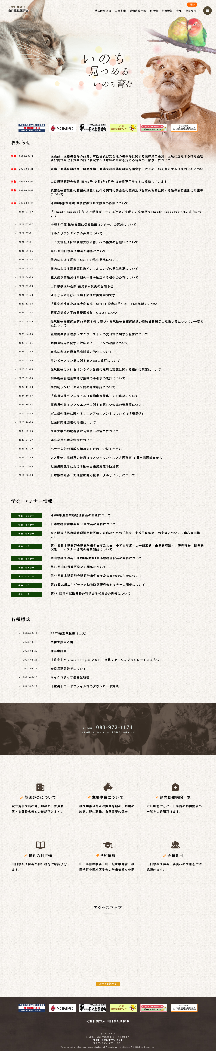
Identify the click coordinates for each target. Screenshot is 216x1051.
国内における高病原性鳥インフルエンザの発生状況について (95, 268)
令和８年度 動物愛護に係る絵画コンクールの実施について (93, 224)
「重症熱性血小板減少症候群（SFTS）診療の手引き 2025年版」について (106, 303)
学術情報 (108, 855)
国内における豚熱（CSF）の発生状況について (85, 259)
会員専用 (175, 855)
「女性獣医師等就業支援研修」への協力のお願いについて (95, 242)
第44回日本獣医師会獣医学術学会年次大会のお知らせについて (96, 575)
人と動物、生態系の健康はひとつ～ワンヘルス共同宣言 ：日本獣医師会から (107, 457)
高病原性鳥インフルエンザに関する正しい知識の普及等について (98, 404)
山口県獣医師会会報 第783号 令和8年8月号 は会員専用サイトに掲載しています (109, 181)
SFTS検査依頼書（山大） (69, 633)
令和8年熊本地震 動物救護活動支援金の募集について (90, 203)
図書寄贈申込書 (62, 642)
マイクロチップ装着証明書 (70, 677)
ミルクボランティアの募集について (77, 233)
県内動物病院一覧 (175, 797)
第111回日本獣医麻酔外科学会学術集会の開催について (91, 593)
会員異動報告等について (68, 668)
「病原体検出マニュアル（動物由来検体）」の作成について (95, 395)
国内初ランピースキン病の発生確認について (83, 387)
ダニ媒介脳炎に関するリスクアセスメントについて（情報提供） (98, 413)
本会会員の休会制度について (72, 440)
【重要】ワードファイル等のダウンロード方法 (85, 686)
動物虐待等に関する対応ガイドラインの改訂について (90, 343)
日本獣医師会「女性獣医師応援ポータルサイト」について (93, 475)
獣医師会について (40, 797)
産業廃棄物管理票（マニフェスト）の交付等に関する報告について (99, 334)
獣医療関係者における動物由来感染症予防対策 (85, 466)
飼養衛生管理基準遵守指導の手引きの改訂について (88, 378)
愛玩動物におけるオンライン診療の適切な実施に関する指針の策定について (106, 369)
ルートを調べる (108, 984)
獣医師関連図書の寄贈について (73, 422)
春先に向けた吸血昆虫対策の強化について (82, 351)
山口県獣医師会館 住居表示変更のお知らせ (82, 286)
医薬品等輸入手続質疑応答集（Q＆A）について (86, 312)
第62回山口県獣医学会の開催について (78, 251)
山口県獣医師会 (18, 10)
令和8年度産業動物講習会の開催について (81, 515)
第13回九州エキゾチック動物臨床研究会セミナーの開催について (98, 584)
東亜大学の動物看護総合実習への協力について (85, 431)
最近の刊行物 (40, 855)
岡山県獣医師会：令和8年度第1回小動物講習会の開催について (96, 558)
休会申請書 (59, 651)
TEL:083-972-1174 (108, 1040)
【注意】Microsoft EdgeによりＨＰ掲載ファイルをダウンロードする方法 (105, 659)
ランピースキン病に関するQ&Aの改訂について (85, 360)
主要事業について (108, 797)
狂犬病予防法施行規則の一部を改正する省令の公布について (95, 277)
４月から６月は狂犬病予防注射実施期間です (83, 295)
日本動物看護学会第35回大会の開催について (83, 524)
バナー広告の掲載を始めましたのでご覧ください (86, 448)
